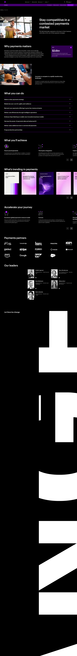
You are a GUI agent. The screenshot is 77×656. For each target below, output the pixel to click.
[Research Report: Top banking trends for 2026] (46, 183)
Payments (6, 5)
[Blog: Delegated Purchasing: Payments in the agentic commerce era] (29, 183)
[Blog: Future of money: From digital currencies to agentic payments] (63, 183)
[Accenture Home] (7, 2)
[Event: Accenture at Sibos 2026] (11, 183)
